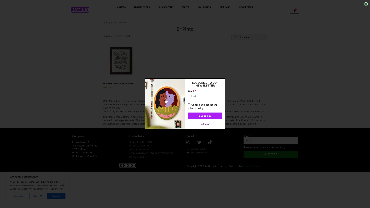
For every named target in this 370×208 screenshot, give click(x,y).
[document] (185, 104)
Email (191, 91)
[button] (366, 4)
